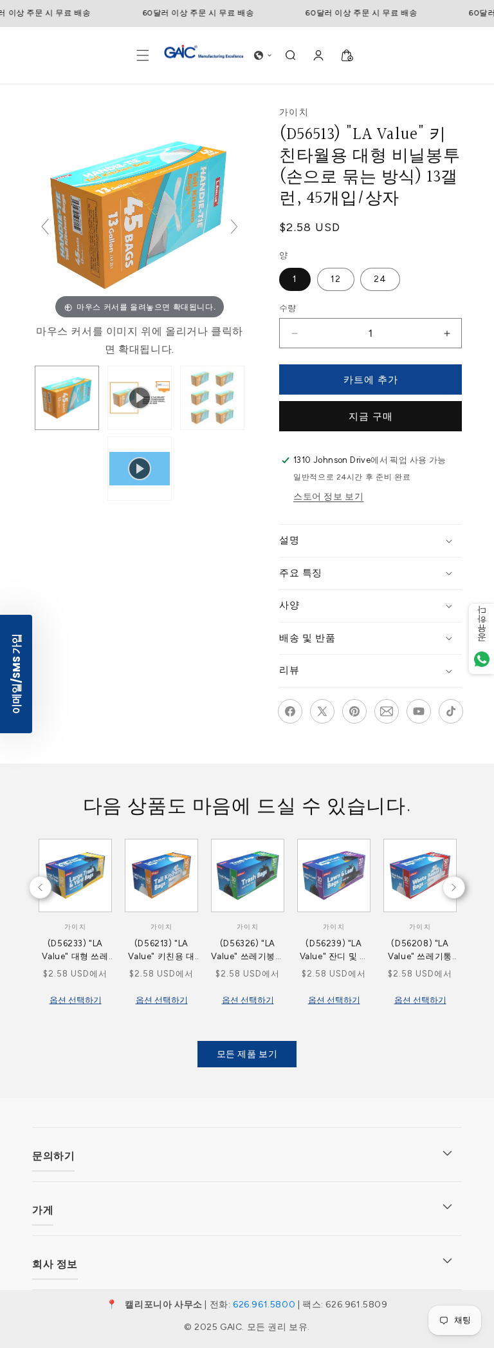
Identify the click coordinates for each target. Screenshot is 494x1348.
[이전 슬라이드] (45, 226)
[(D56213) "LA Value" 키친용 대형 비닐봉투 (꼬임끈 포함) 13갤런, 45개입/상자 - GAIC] (67, 398)
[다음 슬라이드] (234, 226)
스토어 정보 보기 (328, 496)
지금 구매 (371, 416)
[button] (143, 55)
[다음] (35, 882)
